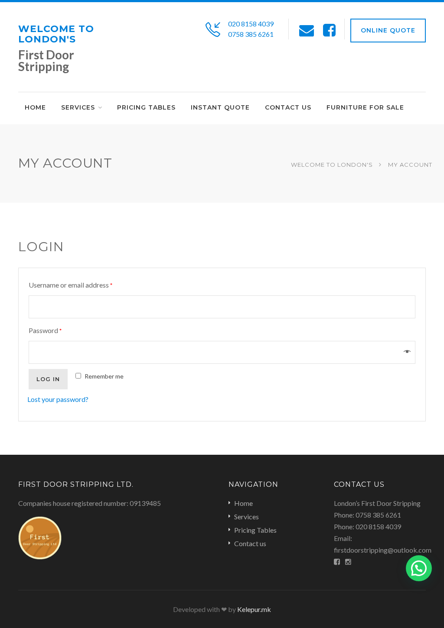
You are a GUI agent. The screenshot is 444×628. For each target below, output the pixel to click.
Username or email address (70, 285)
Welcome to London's (56, 34)
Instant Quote (220, 107)
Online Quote (388, 30)
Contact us (288, 107)
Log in (48, 379)
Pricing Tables (146, 107)
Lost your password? (57, 399)
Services (246, 516)
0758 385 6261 (251, 34)
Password (45, 330)
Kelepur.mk (254, 609)
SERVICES (78, 107)
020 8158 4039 (251, 23)
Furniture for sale (365, 107)
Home (35, 107)
